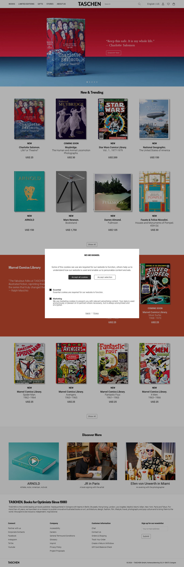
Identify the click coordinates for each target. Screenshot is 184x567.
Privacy (96, 313)
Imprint (88, 313)
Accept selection (105, 277)
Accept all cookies (80, 277)
